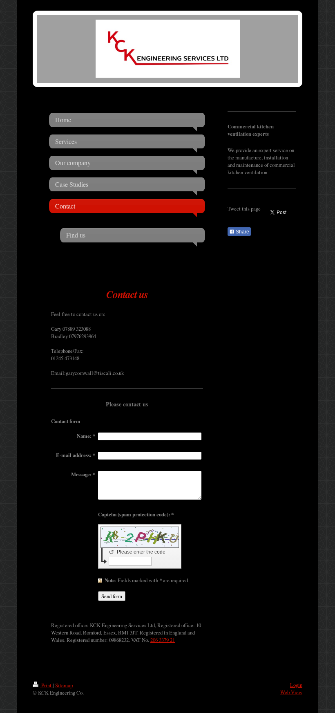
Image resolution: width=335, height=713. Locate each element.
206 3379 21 (162, 639)
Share (241, 232)
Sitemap (64, 685)
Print (46, 685)
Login (296, 684)
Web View (291, 692)
